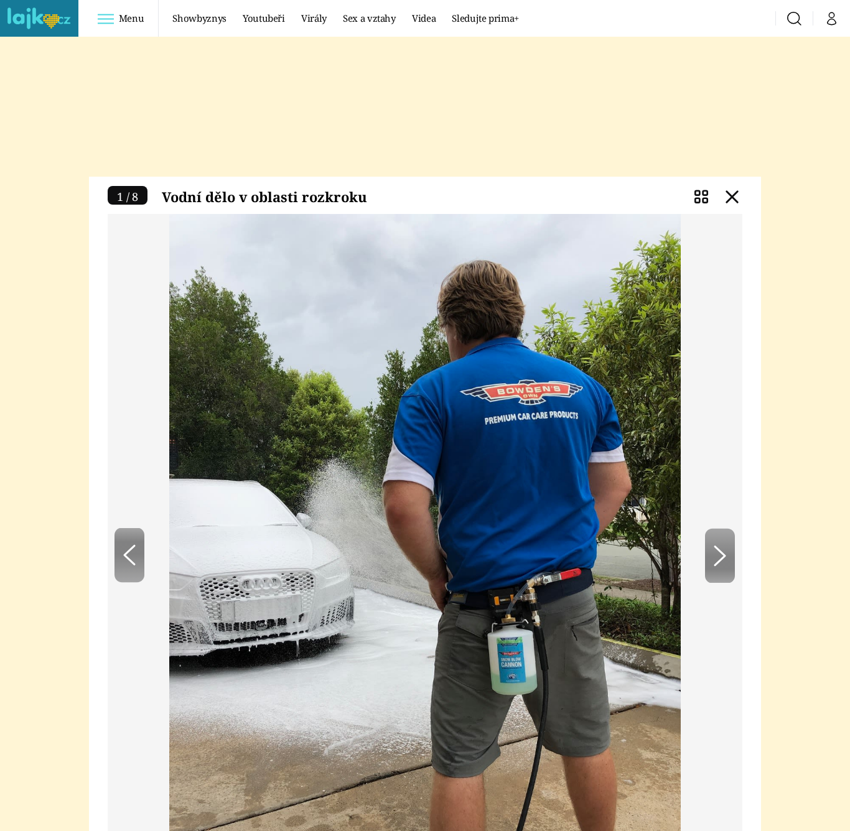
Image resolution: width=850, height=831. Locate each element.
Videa (424, 18)
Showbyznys (199, 18)
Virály (314, 18)
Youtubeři (264, 18)
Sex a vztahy (369, 18)
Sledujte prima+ (485, 18)
